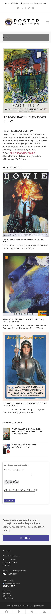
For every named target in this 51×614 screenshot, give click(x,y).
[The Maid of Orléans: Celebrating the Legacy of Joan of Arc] (26, 366)
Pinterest (7, 596)
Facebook (7, 591)
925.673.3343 (12, 574)
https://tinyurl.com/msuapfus (23, 153)
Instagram (8, 593)
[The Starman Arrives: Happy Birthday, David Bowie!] (26, 204)
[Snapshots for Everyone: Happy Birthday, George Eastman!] (26, 284)
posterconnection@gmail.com (34, 3)
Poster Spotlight (8, 598)
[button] (47, 22)
